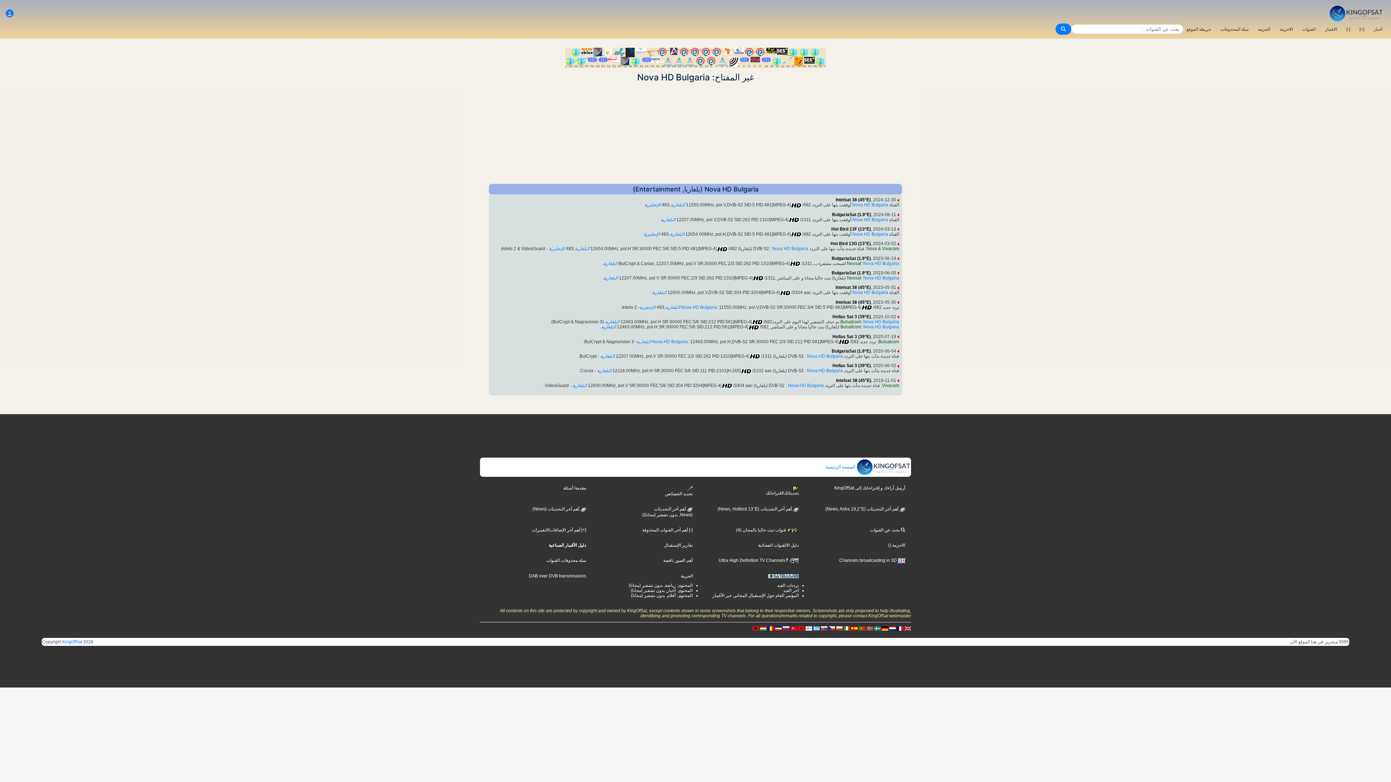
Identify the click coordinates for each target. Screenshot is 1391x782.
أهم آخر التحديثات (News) (556, 509)
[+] (1361, 29)
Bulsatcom (850, 321)
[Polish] (839, 628)
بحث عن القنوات (885, 530)
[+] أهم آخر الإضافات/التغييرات (559, 530)
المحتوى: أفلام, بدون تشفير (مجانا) (662, 595)
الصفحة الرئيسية (841, 467)
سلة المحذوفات (1234, 29)
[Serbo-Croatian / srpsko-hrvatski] (778, 628)
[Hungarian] (763, 628)
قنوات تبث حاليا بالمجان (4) (761, 530)
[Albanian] (755, 628)
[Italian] (847, 628)
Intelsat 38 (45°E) (853, 199)
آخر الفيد (791, 590)
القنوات (1309, 29)
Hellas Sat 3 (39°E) (851, 316)
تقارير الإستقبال (678, 545)
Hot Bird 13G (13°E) (851, 243)
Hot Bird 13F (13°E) (851, 229)
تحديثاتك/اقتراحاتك (782, 493)
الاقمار (1331, 29)
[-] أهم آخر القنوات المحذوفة (667, 530)
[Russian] (786, 628)
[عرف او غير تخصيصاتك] (10, 13)
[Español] (854, 628)
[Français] (900, 628)
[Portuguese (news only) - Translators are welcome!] (862, 628)
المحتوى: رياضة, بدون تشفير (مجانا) (661, 585)
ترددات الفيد (788, 585)
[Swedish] (877, 628)
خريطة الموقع (1198, 29)
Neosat (854, 263)
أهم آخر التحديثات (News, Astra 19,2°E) (862, 509)
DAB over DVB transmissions (557, 576)
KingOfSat (72, 641)
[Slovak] (824, 628)
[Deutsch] (885, 628)
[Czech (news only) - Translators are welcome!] (831, 628)
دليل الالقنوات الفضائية (778, 545)
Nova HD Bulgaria (870, 204)
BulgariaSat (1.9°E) (851, 214)
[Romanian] (771, 628)
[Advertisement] (695, 133)
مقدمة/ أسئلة (574, 488)
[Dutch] (892, 628)
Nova (871, 248)
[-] (1348, 29)
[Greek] (816, 628)
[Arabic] (801, 628)
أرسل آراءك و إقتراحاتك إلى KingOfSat (869, 488)
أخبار (1378, 29)
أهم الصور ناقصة (678, 560)
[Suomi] (809, 628)
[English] (908, 628)
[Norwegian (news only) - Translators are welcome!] (869, 628)
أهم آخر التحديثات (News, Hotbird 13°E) (755, 509)
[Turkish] (793, 628)
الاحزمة (1286, 29)
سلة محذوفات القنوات (566, 560)
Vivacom (890, 248)
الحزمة (1264, 29)
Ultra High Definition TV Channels (752, 560)
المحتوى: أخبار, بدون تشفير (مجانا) (662, 590)
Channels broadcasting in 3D (868, 560)
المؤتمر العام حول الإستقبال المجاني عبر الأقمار (756, 595)
